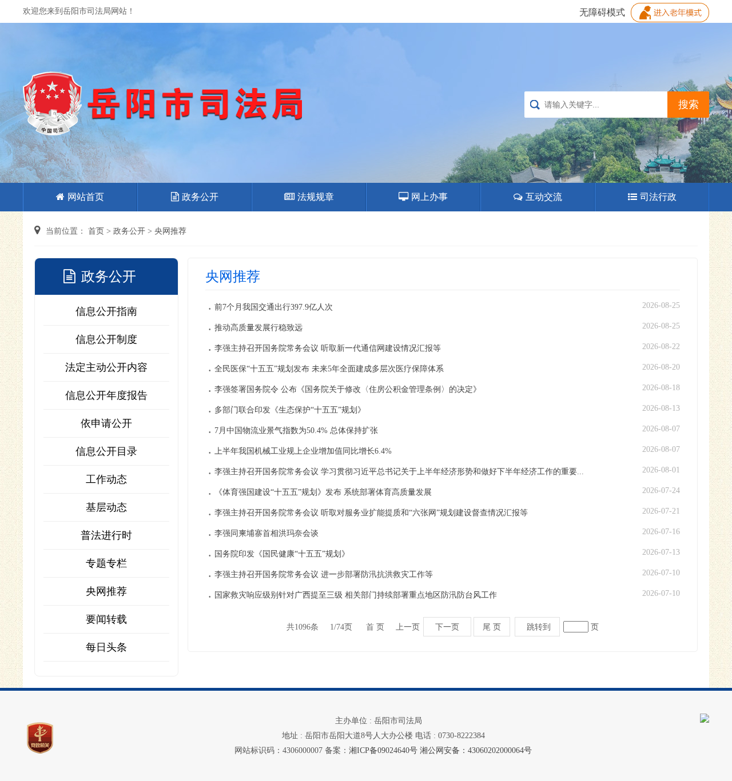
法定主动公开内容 (106, 367)
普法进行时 (106, 535)
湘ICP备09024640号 (383, 750)
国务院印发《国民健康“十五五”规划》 (281, 554)
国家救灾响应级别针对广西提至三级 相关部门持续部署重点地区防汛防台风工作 (355, 595)
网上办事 (429, 197)
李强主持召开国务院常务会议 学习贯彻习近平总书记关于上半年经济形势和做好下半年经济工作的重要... (399, 471)
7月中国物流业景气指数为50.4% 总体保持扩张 (296, 430)
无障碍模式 (602, 12)
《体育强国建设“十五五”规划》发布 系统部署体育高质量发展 (323, 492)
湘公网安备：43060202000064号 (476, 750)
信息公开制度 (106, 339)
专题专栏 (106, 563)
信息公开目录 (106, 451)
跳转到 (539, 626)
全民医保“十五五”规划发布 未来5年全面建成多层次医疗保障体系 (329, 369)
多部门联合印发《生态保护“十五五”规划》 (289, 410)
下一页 (447, 626)
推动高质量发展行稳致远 (258, 327)
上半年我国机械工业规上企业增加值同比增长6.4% (303, 451)
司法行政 (658, 197)
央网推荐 (170, 231)
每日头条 (106, 647)
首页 (96, 231)
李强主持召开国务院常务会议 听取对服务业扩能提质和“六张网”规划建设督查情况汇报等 (371, 512)
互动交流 (544, 197)
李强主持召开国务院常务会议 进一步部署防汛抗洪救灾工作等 (323, 574)
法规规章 (315, 197)
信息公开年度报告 (106, 395)
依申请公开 (106, 423)
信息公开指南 (106, 311)
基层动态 (106, 507)
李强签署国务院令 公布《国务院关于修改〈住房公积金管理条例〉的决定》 (347, 389)
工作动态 (106, 479)
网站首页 (85, 197)
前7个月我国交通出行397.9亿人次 (273, 307)
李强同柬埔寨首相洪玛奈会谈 (266, 533)
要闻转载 (106, 619)
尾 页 (492, 626)
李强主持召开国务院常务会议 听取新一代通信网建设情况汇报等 (327, 348)
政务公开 (200, 197)
